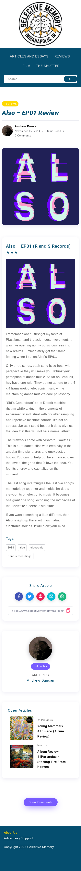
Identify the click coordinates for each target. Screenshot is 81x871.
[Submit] (70, 79)
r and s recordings (20, 556)
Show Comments (40, 802)
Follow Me (40, 666)
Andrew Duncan (27, 126)
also (22, 547)
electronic (36, 547)
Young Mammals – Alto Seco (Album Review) (51, 731)
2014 (11, 547)
